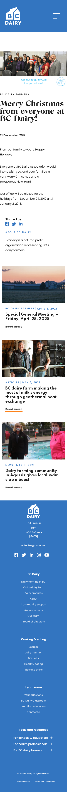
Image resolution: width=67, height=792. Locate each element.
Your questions (33, 695)
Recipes (33, 647)
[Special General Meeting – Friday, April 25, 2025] (33, 301)
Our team (33, 616)
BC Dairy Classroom (33, 700)
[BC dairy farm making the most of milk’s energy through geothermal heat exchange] (33, 375)
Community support (33, 604)
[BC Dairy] (13, 16)
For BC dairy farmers (28, 750)
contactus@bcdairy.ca (33, 545)
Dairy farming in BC (33, 581)
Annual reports (33, 610)
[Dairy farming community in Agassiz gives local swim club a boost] (33, 457)
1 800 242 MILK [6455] (34, 534)
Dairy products (33, 593)
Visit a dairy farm (33, 587)
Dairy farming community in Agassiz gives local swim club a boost (32, 475)
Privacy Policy (23, 781)
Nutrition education (33, 706)
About (33, 599)
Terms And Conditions (45, 781)
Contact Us (33, 712)
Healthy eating (33, 664)
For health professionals (30, 744)
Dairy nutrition (33, 652)
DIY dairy (33, 658)
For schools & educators (30, 738)
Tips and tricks (34, 669)
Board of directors (34, 621)
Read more (14, 326)
